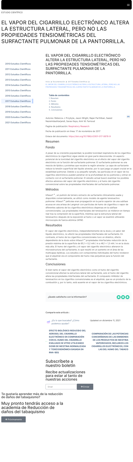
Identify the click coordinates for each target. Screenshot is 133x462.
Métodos (54, 104)
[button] (128, 5)
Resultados (55, 107)
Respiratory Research (78, 126)
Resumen (54, 98)
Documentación (59, 82)
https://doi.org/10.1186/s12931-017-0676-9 (90, 136)
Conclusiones (56, 110)
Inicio (48, 82)
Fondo (53, 101)
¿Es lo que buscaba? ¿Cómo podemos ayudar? (65, 322)
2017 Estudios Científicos (78, 82)
